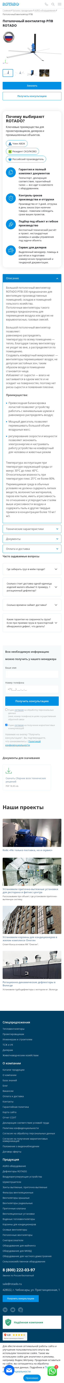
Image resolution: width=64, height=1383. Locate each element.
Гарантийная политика (16, 1107)
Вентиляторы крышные (16, 1198)
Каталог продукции (22, 10)
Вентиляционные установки (19, 1214)
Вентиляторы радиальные (18, 1203)
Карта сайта (9, 1112)
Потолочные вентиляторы (17, 1235)
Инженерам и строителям (17, 1039)
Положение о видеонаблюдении (21, 1146)
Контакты (8, 1101)
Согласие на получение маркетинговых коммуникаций (25, 1140)
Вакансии (8, 1091)
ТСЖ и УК (8, 1045)
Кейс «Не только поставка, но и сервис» (27, 850)
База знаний (10, 1080)
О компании (9, 1075)
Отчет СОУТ (9, 1117)
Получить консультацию (32, 701)
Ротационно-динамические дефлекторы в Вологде (29, 984)
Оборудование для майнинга (19, 1245)
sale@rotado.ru (12, 1284)
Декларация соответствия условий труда (26, 1123)
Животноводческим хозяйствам (20, 1055)
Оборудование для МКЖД (17, 1251)
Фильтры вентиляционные (18, 1192)
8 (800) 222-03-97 (19, 1270)
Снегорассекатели (13, 1240)
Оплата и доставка (13, 1096)
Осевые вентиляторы (15, 1230)
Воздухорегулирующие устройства (22, 1177)
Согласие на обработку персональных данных (29, 1133)
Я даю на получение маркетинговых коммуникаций (31, 727)
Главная (7, 10)
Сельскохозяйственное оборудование (24, 1261)
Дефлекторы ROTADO (15, 1171)
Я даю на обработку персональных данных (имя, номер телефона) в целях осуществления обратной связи (32, 714)
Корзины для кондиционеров (19, 1224)
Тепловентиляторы (13, 1029)
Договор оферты (12, 1152)
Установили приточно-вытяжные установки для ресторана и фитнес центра (30, 891)
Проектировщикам (13, 1034)
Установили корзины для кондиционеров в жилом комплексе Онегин (30, 939)
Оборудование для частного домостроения (27, 1256)
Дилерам (8, 1050)
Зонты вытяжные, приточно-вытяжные (25, 1187)
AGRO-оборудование (45, 10)
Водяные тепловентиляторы (19, 1219)
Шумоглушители (12, 1182)
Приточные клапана (14, 1208)
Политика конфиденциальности (21, 1128)
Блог (5, 1086)
